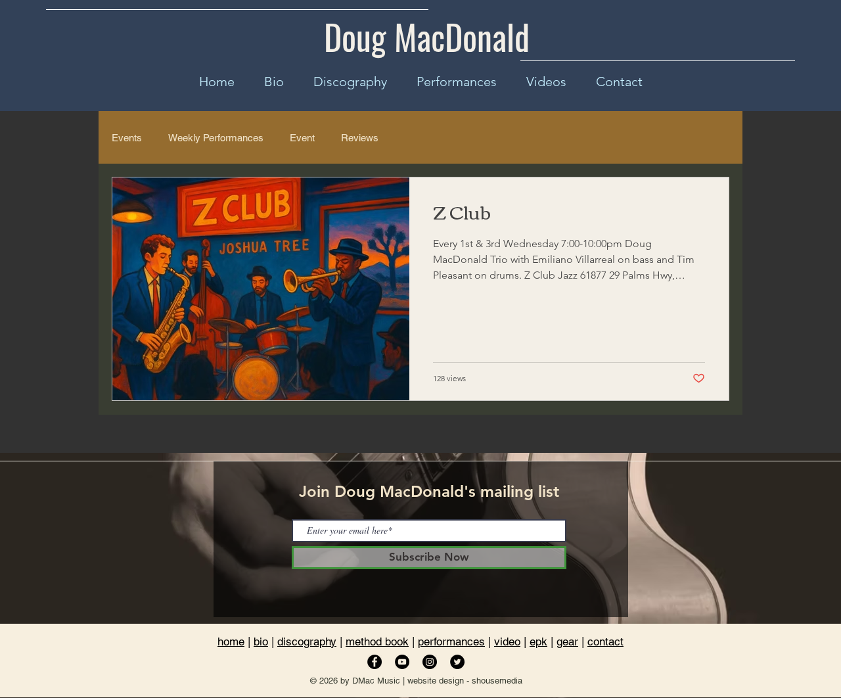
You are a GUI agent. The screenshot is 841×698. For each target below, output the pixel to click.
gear (567, 641)
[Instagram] (429, 662)
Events (127, 137)
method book (377, 641)
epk (538, 641)
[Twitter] (457, 662)
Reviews (359, 137)
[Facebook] (374, 662)
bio (261, 641)
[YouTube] (402, 662)
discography (306, 641)
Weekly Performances (215, 137)
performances (451, 641)
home (230, 641)
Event (302, 137)
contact (605, 641)
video (507, 641)
